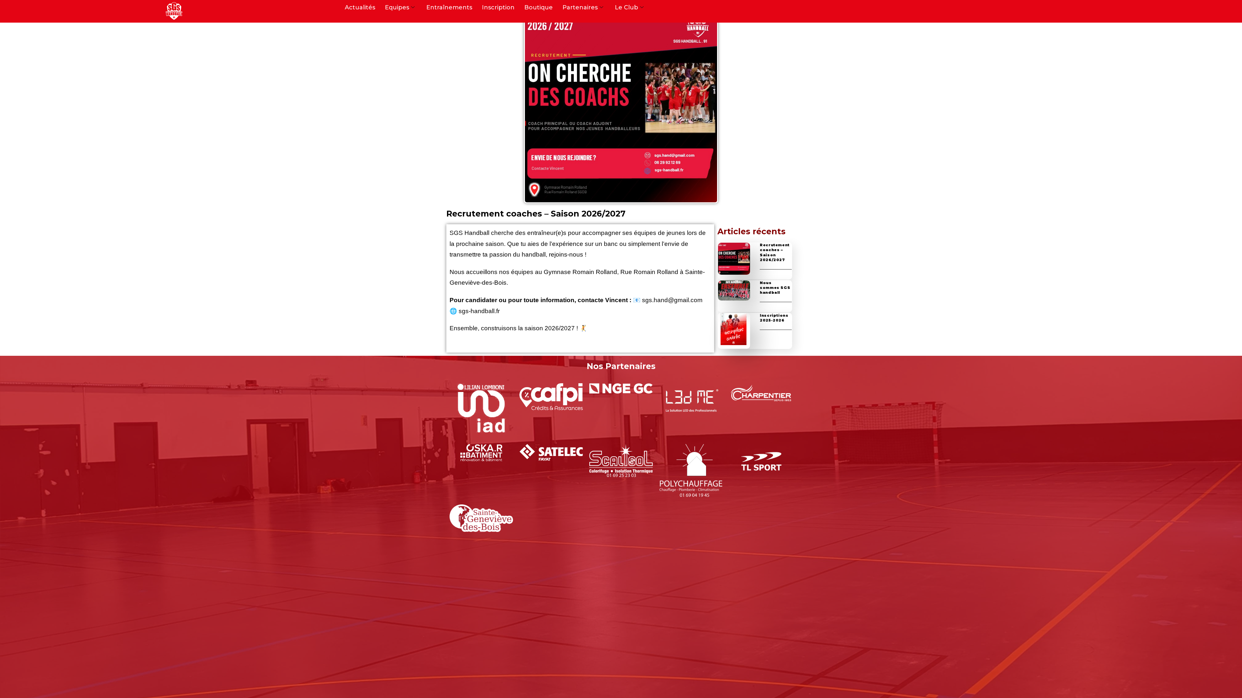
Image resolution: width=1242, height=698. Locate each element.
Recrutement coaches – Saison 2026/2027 (775, 252)
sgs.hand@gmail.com (672, 300)
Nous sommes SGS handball (775, 287)
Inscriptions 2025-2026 (774, 318)
